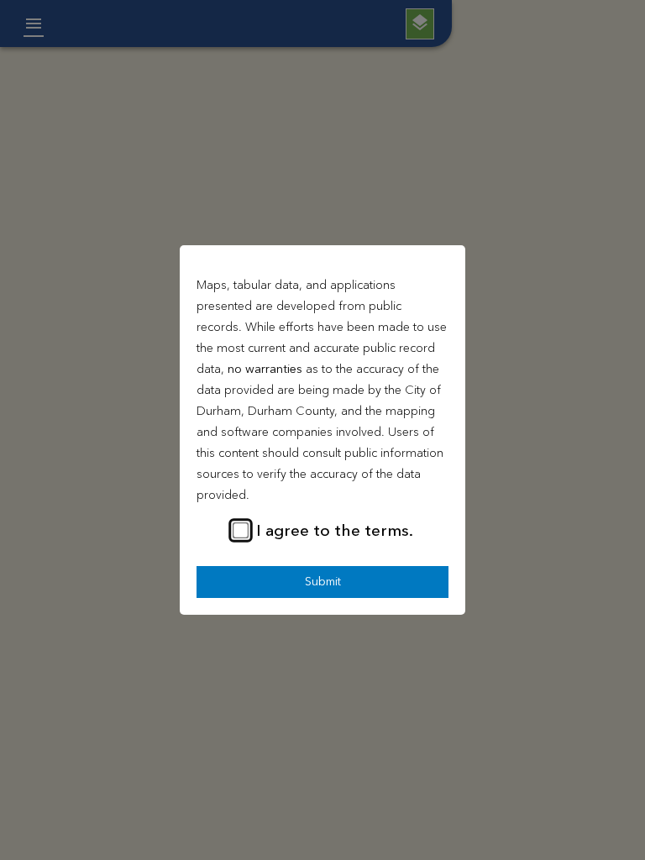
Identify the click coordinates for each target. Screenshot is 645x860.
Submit (323, 582)
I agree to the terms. (334, 531)
